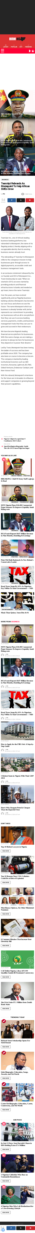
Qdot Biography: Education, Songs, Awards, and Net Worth (14, 1073)
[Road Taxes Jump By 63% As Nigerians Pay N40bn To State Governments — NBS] (17, 575)
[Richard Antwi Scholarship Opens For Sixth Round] (17, 1029)
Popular (14, 47)
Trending (28, 47)
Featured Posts (21, 609)
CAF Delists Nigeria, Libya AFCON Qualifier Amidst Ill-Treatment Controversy (17, 972)
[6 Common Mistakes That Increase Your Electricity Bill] (17, 928)
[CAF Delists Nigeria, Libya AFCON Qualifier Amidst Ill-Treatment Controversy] (17, 959)
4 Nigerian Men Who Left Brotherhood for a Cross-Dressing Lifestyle (17, 1207)
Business (15, 502)
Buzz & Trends (17, 475)
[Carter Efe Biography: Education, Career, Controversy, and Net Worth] (17, 1092)
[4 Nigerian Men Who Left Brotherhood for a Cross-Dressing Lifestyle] (17, 1195)
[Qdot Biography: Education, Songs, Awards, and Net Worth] (17, 1061)
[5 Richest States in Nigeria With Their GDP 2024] (17, 762)
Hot (21, 47)
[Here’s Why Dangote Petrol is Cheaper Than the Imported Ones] (17, 794)
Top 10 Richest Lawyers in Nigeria (14, 847)
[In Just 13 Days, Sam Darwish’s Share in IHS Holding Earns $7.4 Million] (17, 1132)
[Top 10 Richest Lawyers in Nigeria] (17, 835)
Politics (27, 475)
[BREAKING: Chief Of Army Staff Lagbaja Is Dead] (17, 104)
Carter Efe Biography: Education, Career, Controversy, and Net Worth (17, 1105)
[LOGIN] (33, 51)
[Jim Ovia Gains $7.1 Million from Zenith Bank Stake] (17, 991)
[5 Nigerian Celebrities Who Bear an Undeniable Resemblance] (17, 1163)
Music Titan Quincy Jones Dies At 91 (15, 613)
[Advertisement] (17, 17)
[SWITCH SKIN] (29, 51)
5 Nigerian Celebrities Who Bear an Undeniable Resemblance (14, 1176)
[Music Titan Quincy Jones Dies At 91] (17, 601)
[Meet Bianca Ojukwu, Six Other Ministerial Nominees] (17, 896)
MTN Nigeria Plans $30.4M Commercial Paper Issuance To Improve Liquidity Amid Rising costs (17, 507)
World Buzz (24, 557)
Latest (5, 47)
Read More (5, 851)
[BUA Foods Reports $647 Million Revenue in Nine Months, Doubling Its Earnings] (17, 161)
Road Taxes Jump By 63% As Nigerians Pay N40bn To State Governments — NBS (17, 587)
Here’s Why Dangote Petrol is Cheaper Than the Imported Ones (15, 809)
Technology (24, 502)
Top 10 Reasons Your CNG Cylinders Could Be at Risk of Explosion (15, 877)
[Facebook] (11, 1228)
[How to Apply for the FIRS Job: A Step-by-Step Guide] (17, 731)
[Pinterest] (30, 1228)
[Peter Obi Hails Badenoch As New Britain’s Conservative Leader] (17, 549)
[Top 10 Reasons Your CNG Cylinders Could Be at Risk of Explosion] (17, 865)
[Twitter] (20, 1228)
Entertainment (7, 609)
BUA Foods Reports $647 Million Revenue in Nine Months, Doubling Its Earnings (17, 535)
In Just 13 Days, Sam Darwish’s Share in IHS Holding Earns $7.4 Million (16, 1144)
